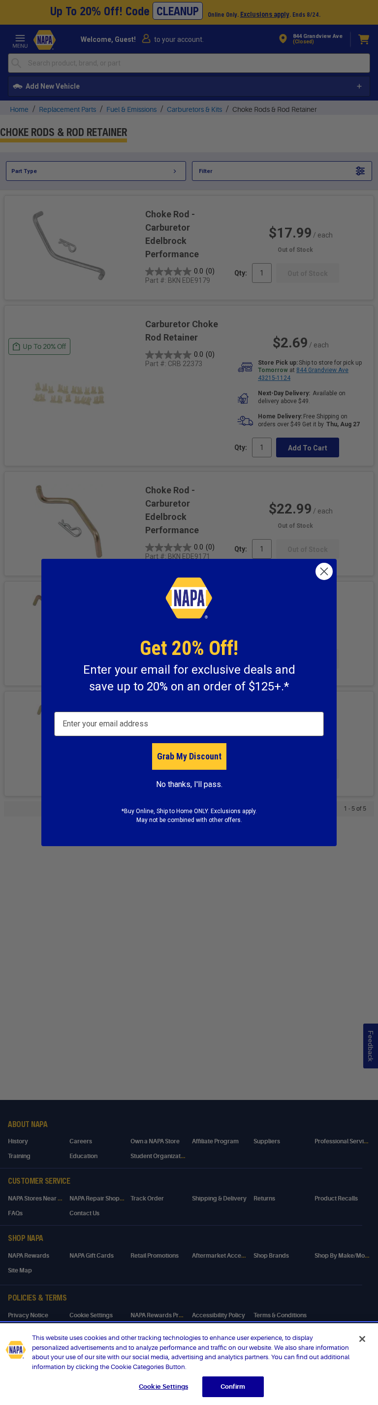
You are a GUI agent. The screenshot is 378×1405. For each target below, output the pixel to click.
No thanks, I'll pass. (189, 784)
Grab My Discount (189, 756)
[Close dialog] (324, 571)
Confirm (232, 1386)
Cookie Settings (163, 1386)
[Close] (362, 1339)
